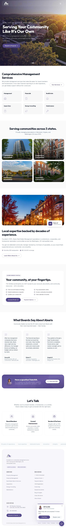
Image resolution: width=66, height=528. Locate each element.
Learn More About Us (10, 255)
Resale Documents (39, 489)
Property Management (12, 475)
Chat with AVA (53, 381)
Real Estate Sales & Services (14, 481)
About (39, 523)
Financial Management (12, 478)
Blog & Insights (38, 492)
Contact (44, 523)
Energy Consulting (11, 486)
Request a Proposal (10, 45)
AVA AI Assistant (40, 475)
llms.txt (57, 523)
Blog (48, 523)
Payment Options (29, 299)
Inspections (9, 484)
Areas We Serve (39, 495)
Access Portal (12, 299)
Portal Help (37, 486)
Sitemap (53, 523)
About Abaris (38, 498)
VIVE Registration (39, 484)
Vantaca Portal (38, 478)
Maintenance (10, 489)
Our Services (56, 85)
